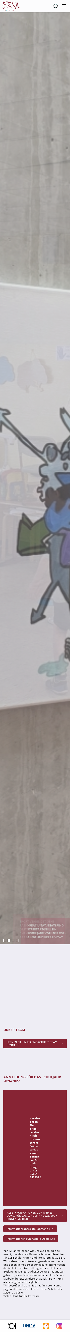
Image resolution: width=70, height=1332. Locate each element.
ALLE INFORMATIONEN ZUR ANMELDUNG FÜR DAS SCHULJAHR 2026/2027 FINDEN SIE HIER (32, 1215)
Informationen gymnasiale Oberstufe (31, 1238)
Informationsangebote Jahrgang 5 (28, 1228)
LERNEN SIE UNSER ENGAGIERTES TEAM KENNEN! (32, 1043)
